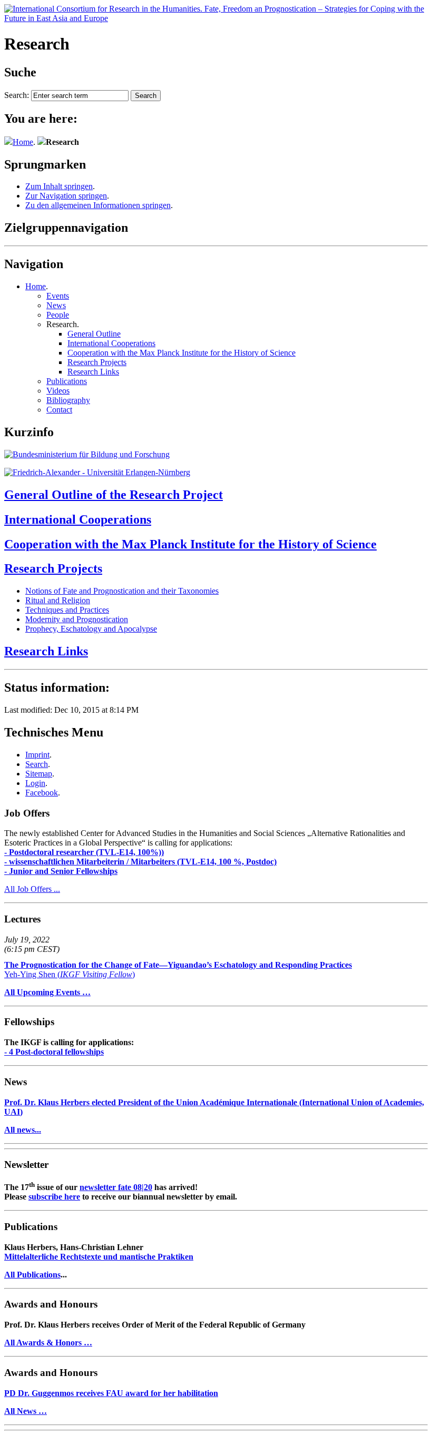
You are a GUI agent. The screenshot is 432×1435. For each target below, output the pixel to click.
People (57, 314)
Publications (66, 381)
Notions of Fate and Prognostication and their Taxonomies (122, 590)
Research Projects (96, 362)
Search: (16, 95)
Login (35, 783)
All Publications (32, 1274)
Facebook (41, 792)
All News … (25, 1411)
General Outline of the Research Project (113, 495)
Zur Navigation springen (66, 195)
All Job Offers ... (32, 888)
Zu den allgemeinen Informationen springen (98, 205)
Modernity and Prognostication (76, 619)
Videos (58, 390)
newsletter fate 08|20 (116, 1187)
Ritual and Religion (57, 600)
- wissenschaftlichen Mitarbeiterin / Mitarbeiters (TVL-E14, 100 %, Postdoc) (140, 861)
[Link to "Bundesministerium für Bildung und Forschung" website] (87, 454)
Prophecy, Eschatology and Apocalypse (91, 628)
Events (57, 295)
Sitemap (38, 773)
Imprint (37, 754)
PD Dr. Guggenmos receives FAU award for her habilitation (111, 1393)
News (56, 305)
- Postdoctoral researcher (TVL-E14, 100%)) (84, 852)
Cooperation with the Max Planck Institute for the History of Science (181, 352)
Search (36, 764)
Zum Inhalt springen (59, 186)
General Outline (94, 333)
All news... (22, 1129)
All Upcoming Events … (47, 992)
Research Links (93, 371)
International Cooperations (111, 343)
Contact (59, 409)
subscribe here (54, 1196)
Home (23, 141)
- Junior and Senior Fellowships (60, 871)
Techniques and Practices (67, 609)
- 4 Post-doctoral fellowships (54, 1051)
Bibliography (68, 400)
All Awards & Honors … (48, 1342)
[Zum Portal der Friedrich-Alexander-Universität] (97, 472)
